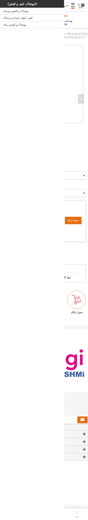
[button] (81, 99)
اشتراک (82, 419)
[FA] (73, 7)
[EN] (73, 4)
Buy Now (73, 220)
